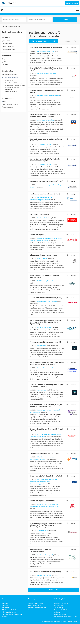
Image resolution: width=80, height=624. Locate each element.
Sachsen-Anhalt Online (61, 610)
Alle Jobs (5, 603)
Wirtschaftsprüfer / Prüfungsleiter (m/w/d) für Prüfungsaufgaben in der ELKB (46, 405)
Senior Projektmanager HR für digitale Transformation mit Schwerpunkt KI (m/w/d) (47, 363)
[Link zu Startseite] (9, 3)
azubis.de (57, 612)
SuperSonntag (58, 608)
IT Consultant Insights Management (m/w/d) (45, 342)
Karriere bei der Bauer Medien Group (65, 616)
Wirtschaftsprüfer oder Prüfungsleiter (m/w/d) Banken (46, 91)
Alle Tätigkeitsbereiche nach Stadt (12, 614)
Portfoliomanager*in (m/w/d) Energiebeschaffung (40, 550)
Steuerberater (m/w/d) (38, 235)
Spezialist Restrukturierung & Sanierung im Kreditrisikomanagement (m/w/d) (45, 115)
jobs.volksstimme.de (60, 614)
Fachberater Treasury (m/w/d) (40, 214)
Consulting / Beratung (11, 77)
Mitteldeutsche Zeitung (61, 603)
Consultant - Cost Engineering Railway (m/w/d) (46, 181)
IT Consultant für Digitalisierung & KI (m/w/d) (46, 298)
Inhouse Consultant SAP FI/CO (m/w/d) (43, 255)
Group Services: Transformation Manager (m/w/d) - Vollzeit (44, 276)
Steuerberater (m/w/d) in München (42, 501)
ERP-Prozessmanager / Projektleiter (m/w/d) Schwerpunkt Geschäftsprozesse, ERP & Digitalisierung (45, 322)
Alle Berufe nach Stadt (9, 610)
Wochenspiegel (58, 605)
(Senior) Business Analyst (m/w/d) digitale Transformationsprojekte (45, 160)
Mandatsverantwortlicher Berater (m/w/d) (45, 194)
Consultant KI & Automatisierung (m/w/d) (44, 453)
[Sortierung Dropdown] (76, 41)
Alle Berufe (5, 608)
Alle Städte (5, 605)
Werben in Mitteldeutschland (37, 608)
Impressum (58, 622)
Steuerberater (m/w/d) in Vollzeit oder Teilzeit (46, 476)
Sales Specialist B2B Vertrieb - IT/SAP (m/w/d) (46, 47)
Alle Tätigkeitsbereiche (9, 612)
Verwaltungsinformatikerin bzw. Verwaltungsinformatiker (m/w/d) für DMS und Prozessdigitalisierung (46, 525)
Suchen (65, 19)
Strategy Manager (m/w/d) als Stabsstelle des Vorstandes (46, 140)
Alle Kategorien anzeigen (9, 74)
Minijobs (4, 616)
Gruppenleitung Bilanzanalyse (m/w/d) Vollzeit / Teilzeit (46, 430)
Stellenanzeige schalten (35, 603)
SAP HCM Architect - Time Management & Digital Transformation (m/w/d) (47, 385)
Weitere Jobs (53, 590)
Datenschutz (48, 622)
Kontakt (30, 610)
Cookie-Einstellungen (70, 622)
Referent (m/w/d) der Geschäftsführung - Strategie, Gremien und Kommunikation (46, 69)
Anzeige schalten (72, 3)
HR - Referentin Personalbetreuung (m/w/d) (45, 572)
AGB (42, 622)
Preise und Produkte (34, 605)
